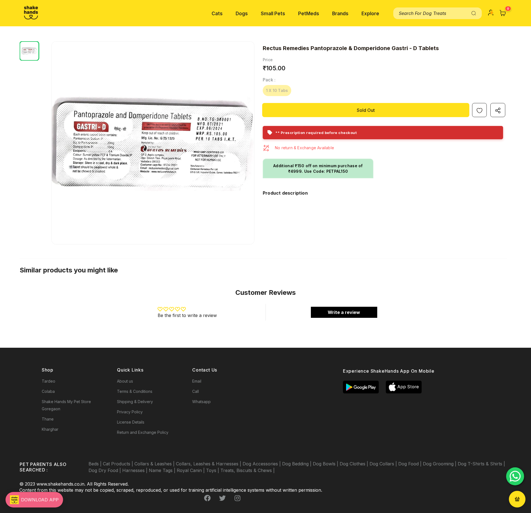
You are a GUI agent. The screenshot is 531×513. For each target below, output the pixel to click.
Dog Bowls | (326, 463)
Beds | (95, 463)
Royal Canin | (191, 470)
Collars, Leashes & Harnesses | (209, 463)
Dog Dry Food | (105, 470)
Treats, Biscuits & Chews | (247, 470)
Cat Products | (118, 463)
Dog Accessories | (262, 463)
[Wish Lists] (479, 110)
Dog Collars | (383, 463)
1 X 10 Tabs (277, 90)
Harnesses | (135, 470)
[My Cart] (502, 13)
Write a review (344, 312)
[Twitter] (222, 498)
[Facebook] (207, 498)
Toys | (213, 470)
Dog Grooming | (440, 463)
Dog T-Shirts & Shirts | (481, 463)
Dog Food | (410, 463)
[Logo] (31, 12)
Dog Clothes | (354, 463)
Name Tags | (163, 470)
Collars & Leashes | (155, 463)
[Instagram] (237, 498)
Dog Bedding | (297, 463)
